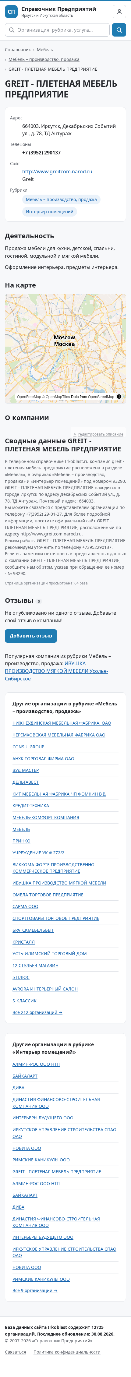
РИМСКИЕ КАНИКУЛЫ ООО (41, 1160)
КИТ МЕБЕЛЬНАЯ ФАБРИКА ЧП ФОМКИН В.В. (59, 794)
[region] (65, 348)
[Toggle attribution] (119, 396)
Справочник (18, 49)
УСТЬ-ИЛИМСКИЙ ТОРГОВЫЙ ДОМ (49, 953)
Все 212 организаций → (37, 1012)
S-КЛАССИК (24, 1001)
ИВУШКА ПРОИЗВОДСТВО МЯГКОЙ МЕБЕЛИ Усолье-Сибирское (56, 671)
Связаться (15, 1352)
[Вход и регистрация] (119, 11)
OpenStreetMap (101, 396)
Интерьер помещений (49, 211)
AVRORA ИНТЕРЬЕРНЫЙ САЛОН (45, 989)
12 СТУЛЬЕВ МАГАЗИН (35, 965)
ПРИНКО (21, 841)
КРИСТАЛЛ (23, 942)
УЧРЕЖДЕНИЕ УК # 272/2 (38, 853)
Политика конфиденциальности (67, 1352)
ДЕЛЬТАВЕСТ (25, 782)
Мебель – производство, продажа (44, 59)
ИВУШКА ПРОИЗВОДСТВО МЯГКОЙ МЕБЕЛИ (59, 883)
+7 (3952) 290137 (41, 152)
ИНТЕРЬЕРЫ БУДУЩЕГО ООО (42, 1118)
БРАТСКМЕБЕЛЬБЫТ (33, 930)
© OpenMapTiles (56, 396)
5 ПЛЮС (21, 977)
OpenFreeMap (29, 396)
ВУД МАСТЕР (25, 770)
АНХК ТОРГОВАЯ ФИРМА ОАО (43, 758)
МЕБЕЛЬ (21, 829)
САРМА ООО (25, 906)
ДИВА (18, 1087)
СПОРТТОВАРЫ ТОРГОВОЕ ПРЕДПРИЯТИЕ (55, 918)
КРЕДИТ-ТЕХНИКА (30, 805)
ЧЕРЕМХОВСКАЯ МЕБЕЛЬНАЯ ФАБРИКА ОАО (58, 735)
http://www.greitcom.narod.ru (57, 171)
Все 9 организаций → (35, 1290)
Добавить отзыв (31, 635)
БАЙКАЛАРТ (24, 1076)
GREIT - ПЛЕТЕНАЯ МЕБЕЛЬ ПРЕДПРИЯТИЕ (56, 1171)
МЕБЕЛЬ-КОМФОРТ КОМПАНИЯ (45, 817)
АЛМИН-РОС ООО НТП (36, 1064)
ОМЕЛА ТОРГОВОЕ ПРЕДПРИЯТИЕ (47, 895)
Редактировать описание (98, 434)
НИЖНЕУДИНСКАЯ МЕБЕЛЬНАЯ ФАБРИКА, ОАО (61, 723)
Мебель (45, 49)
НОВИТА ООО (26, 1148)
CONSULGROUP (28, 747)
